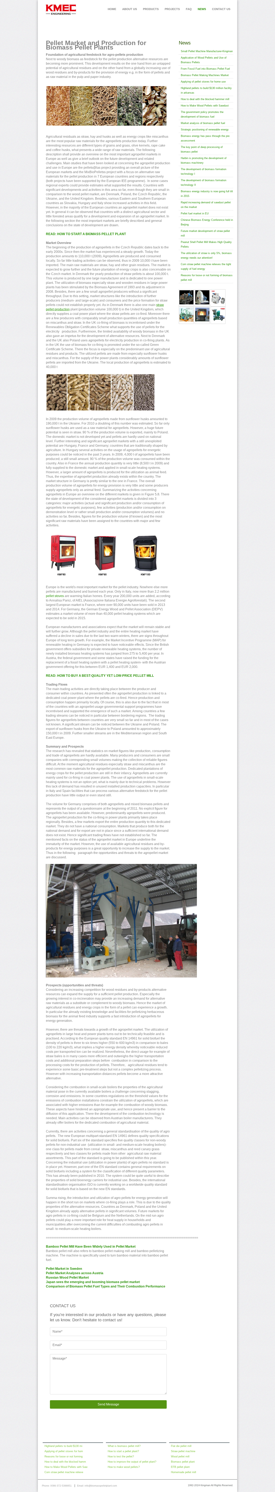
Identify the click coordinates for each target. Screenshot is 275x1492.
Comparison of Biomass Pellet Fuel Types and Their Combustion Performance (105, 1286)
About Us (129, 9)
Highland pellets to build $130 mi (63, 1446)
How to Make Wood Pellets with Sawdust (205, 105)
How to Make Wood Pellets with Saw (65, 1466)
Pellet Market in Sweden (64, 1268)
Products (151, 9)
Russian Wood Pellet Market (67, 1277)
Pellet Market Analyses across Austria (74, 1273)
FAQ (189, 9)
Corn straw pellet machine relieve (63, 1472)
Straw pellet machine (183, 1451)
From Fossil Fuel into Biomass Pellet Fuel (205, 68)
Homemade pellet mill (183, 1472)
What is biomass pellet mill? (124, 1446)
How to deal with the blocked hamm (65, 1461)
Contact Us (221, 9)
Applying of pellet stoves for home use (203, 81)
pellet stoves (55, 596)
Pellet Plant (228, 25)
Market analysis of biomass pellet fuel (203, 123)
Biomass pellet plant (183, 1461)
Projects (172, 9)
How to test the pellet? (121, 1456)
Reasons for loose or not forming (63, 1456)
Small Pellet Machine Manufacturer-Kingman (207, 51)
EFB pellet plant (180, 1466)
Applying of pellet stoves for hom (63, 1451)
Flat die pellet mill (181, 1446)
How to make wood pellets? (124, 1466)
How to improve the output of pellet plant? (132, 1461)
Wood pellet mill (180, 1456)
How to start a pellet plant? (123, 1451)
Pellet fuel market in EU (195, 213)
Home (112, 9)
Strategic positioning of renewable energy (205, 129)
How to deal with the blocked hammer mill (205, 99)
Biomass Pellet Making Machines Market (205, 75)
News (202, 9)
